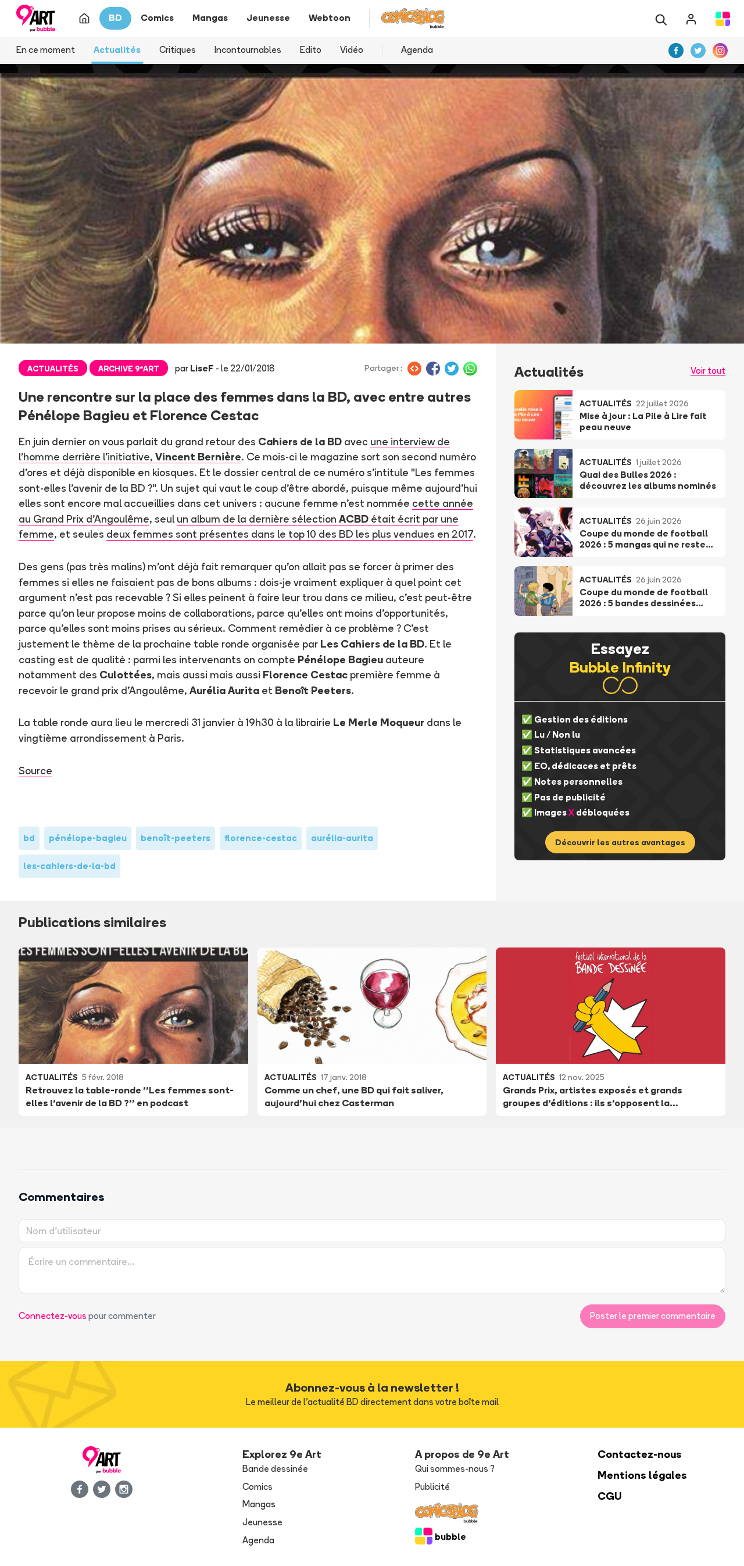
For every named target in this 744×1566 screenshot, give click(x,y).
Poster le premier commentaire (653, 1315)
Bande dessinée (275, 1468)
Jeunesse (262, 1522)
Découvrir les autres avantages (620, 842)
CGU (610, 1496)
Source (35, 770)
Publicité (432, 1486)
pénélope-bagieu (88, 837)
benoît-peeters (175, 837)
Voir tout (708, 370)
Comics (257, 1486)
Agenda (417, 49)
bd (29, 837)
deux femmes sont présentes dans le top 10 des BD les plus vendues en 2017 (289, 533)
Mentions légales (642, 1475)
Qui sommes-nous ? (455, 1468)
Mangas (259, 1504)
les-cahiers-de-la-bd (69, 865)
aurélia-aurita (342, 837)
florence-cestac (260, 837)
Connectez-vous (53, 1315)
